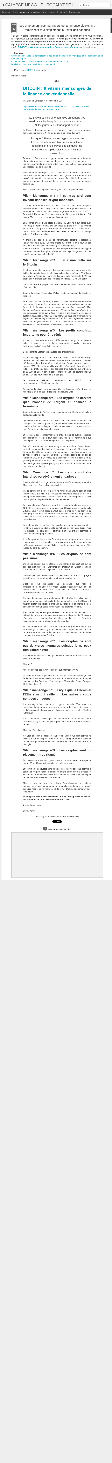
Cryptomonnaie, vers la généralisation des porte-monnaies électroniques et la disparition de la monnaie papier (57, 57)
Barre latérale (48, 11)
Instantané (62, 11)
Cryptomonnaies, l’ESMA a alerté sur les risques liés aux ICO (39, 61)
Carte (15, 11)
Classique (5, 11)
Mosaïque (35, 11)
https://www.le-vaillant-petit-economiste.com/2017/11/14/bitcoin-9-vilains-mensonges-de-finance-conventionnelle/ (56, 108)
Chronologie (74, 11)
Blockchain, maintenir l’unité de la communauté (33, 64)
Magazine (24, 11)
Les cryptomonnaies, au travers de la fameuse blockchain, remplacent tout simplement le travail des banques (57, 27)
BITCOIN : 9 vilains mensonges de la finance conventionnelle (48, 47)
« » (31, 69)
